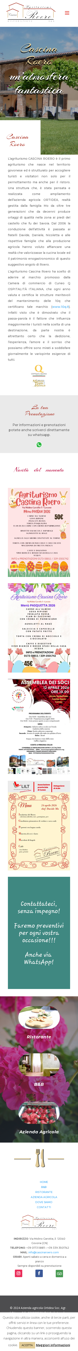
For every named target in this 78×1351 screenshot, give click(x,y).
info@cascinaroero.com (43, 1252)
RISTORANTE (44, 1192)
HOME (44, 1182)
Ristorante (39, 1036)
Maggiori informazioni (53, 1345)
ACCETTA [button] (27, 1345)
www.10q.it (60, 307)
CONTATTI (44, 1207)
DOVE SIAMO (43, 1202)
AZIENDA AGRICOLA (44, 1197)
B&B (39, 1084)
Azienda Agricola (39, 1131)
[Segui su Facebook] (39, 1273)
